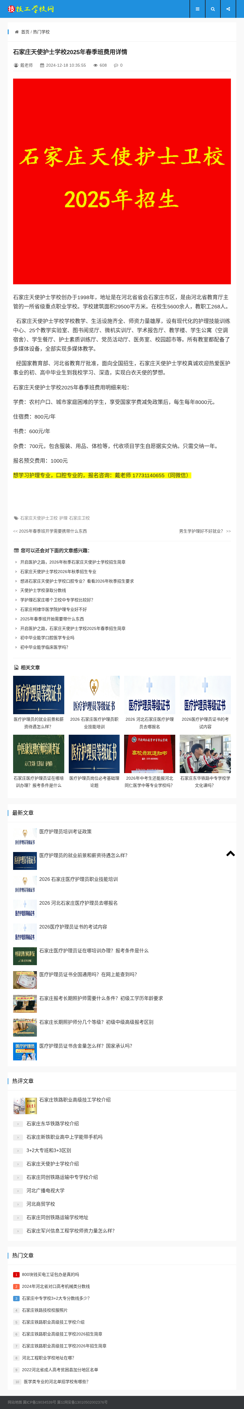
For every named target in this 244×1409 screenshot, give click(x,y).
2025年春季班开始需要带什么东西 (51, 619)
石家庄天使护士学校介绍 (52, 1163)
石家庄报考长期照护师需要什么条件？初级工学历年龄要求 (101, 998)
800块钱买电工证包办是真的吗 (50, 1274)
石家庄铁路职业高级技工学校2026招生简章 (62, 1334)
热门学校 (41, 31)
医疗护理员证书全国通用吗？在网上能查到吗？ (89, 974)
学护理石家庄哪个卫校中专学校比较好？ (57, 599)
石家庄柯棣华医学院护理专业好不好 (53, 609)
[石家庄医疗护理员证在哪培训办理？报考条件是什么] (38, 754)
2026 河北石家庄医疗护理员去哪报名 (78, 903)
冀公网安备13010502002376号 (82, 1402)
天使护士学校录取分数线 (42, 590)
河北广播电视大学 (45, 1190)
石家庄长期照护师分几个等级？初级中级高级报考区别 (96, 1022)
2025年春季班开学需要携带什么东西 (50, 531)
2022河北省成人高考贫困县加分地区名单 (60, 1369)
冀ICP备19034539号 (39, 1402)
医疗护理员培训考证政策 (65, 831)
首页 (25, 31)
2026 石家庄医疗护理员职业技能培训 (78, 879)
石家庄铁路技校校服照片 (45, 1310)
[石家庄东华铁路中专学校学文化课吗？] (205, 754)
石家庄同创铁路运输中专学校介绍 (62, 1177)
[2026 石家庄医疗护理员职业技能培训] (94, 695)
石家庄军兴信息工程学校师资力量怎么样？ (71, 1230)
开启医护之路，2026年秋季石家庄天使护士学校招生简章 (72, 562)
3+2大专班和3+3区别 (48, 1150)
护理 (63, 518)
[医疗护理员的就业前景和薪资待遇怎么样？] (38, 695)
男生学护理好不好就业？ (205, 531)
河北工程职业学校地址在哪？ (49, 1357)
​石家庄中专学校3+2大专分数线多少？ (57, 1298)
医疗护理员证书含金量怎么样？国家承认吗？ (86, 1045)
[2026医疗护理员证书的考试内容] (205, 695)
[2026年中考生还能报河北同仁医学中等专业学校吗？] (149, 754)
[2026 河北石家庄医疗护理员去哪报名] (149, 695)
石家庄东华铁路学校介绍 (52, 1123)
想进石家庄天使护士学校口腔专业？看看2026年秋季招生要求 (76, 581)
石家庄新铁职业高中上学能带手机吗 (64, 1137)
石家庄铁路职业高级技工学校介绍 (75, 1099)
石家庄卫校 (79, 518)
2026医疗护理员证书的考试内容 (73, 926)
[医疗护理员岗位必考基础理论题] (94, 754)
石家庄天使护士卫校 (39, 518)
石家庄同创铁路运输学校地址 (57, 1217)
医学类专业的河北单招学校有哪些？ (57, 1381)
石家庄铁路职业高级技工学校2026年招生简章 (64, 1346)
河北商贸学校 (40, 1204)
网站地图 (15, 1402)
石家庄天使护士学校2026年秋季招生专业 (57, 571)
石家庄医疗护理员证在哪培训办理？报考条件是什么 (94, 950)
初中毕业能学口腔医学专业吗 (46, 637)
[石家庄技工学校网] (31, 9)
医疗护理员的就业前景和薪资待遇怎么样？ (84, 855)
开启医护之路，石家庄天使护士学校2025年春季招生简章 (72, 628)
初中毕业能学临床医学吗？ (44, 647)
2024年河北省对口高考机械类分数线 (56, 1286)
